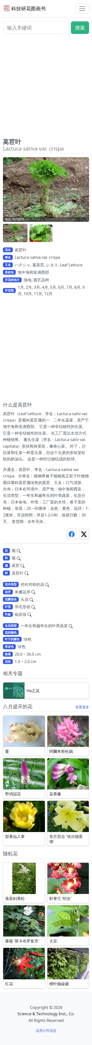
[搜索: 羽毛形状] (33, 607)
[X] (84, 534)
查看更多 (82, 707)
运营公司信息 (46, 1030)
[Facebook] (71, 534)
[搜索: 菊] (19, 550)
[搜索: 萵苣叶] (26, 573)
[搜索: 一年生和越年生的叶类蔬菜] (71, 625)
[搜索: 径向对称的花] (47, 584)
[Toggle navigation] (82, 9)
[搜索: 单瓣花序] (33, 592)
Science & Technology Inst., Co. (46, 1013)
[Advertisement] (46, 88)
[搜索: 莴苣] (23, 565)
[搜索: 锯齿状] (29, 614)
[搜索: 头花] (31, 599)
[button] (15, 233)
